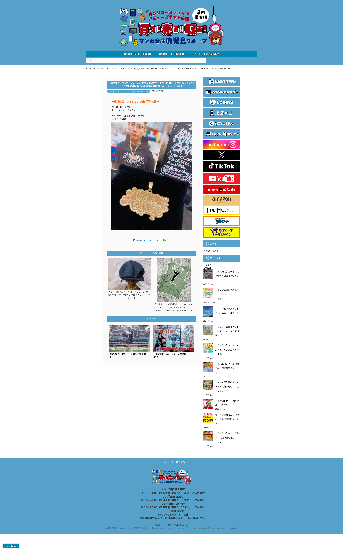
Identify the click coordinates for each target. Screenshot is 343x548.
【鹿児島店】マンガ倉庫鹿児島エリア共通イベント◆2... (227, 349)
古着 (147, 91)
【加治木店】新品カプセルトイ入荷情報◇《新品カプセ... (227, 386)
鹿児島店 (140, 91)
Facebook (140, 240)
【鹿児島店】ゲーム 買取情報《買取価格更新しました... (227, 368)
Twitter (155, 240)
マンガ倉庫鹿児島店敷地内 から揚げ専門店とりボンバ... (227, 419)
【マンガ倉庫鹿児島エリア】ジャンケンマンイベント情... (227, 294)
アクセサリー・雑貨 (128, 91)
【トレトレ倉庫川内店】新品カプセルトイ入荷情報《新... (227, 331)
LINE (167, 240)
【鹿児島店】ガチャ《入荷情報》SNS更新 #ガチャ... (227, 275)
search (233, 61)
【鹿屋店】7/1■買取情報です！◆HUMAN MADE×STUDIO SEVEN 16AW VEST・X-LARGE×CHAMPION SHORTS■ (174, 307)
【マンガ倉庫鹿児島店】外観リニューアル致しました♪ (227, 312)
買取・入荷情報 (114, 91)
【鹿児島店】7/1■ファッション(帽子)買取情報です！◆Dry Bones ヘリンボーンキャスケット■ (129, 295)
